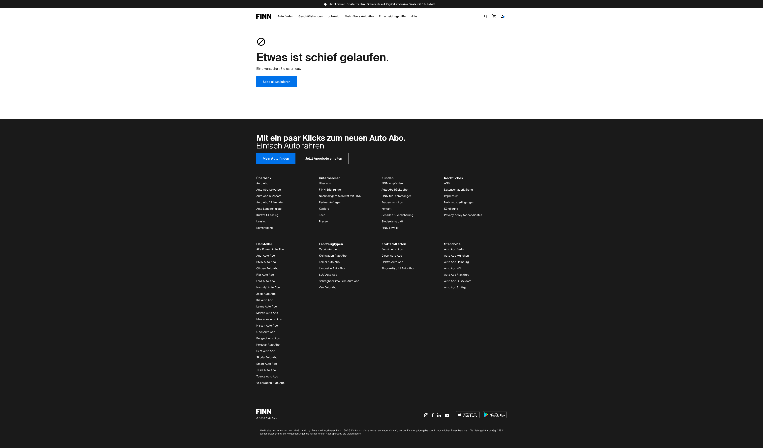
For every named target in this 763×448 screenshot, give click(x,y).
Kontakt (386, 208)
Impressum (451, 196)
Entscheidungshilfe (392, 16)
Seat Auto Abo (265, 351)
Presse (323, 221)
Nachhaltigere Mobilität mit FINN (340, 196)
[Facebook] (433, 415)
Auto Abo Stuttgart (456, 287)
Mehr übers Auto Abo (359, 16)
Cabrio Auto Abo (329, 249)
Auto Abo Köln (453, 268)
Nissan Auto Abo (267, 325)
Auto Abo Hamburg (456, 262)
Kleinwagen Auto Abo (333, 255)
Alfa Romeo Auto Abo (270, 249)
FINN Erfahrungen (330, 189)
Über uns (325, 183)
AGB (447, 183)
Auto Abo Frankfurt (456, 274)
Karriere (324, 208)
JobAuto (334, 16)
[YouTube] (447, 415)
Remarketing (264, 227)
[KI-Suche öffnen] (486, 16)
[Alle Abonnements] (502, 16)
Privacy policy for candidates (463, 215)
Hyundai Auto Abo (268, 287)
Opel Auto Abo (265, 332)
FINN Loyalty (390, 227)
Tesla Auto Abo (266, 370)
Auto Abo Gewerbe (268, 189)
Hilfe (414, 16)
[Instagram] (426, 415)
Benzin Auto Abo (392, 249)
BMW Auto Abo (266, 262)
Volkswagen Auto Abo (270, 382)
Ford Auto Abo (265, 281)
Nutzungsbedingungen (459, 202)
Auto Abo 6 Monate (268, 196)
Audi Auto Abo (265, 255)
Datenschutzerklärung (458, 189)
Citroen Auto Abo (267, 268)
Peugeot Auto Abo (268, 338)
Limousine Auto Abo (332, 268)
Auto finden (285, 16)
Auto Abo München (456, 255)
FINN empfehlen (392, 183)
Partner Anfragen (330, 202)
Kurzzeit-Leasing (267, 215)
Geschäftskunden (310, 16)
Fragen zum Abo (392, 202)
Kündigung (451, 208)
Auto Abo (262, 183)
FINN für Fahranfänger (396, 196)
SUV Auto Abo (328, 274)
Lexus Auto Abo (266, 306)
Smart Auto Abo (266, 363)
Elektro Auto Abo (392, 262)
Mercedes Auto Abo (269, 319)
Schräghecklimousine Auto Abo (339, 281)
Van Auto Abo (327, 287)
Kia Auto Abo (264, 300)
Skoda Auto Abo (266, 357)
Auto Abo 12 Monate (269, 202)
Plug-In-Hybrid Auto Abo (397, 268)
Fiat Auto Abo (265, 274)
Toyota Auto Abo (267, 376)
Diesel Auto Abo (392, 255)
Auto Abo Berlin (454, 249)
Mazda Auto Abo (267, 312)
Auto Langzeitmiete (269, 208)
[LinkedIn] (439, 415)
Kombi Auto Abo (329, 262)
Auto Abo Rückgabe (395, 189)
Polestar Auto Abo (268, 344)
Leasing (261, 221)
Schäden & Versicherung (397, 215)
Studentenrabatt (392, 221)
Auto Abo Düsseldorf (457, 281)
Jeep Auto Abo (266, 293)
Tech (322, 215)
